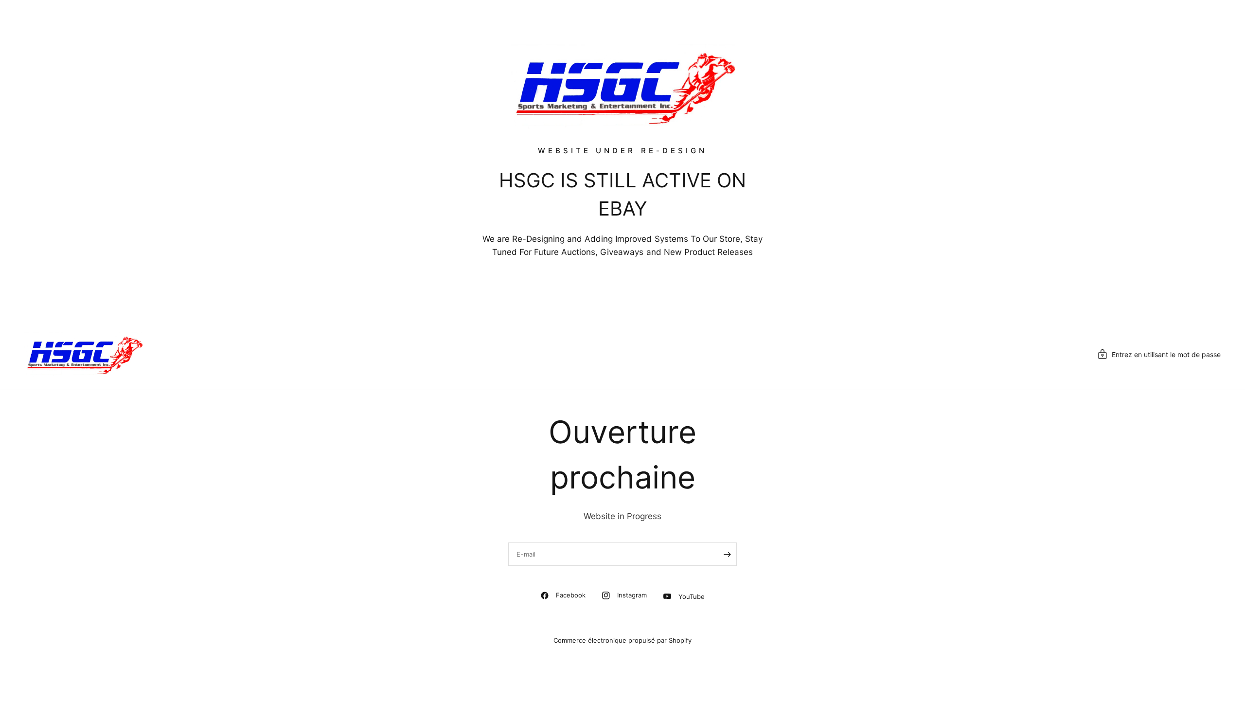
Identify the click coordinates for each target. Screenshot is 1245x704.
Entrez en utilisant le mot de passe (1166, 354)
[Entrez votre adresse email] (727, 554)
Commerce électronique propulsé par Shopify (622, 640)
